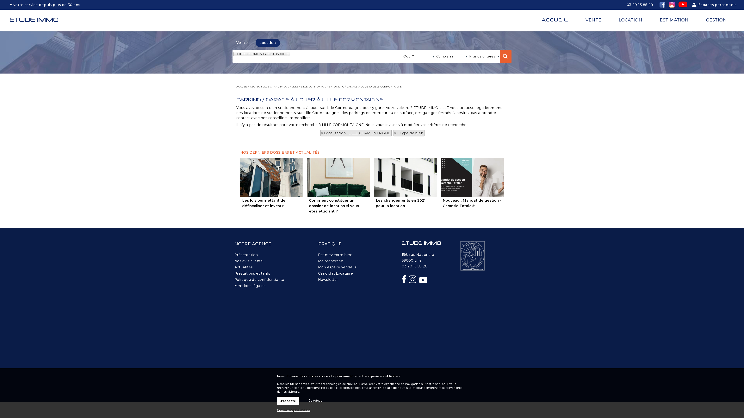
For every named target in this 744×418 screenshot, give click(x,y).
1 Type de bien (410, 133)
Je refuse (315, 400)
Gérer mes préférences (293, 410)
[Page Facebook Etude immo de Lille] (404, 287)
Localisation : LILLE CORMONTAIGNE (357, 133)
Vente (242, 43)
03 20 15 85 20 (640, 5)
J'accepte (288, 401)
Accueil (555, 19)
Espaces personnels (717, 5)
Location (267, 43)
